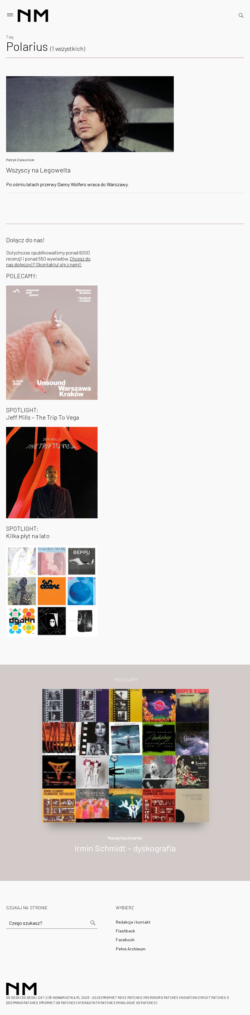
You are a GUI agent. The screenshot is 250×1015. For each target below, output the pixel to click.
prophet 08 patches (58, 1003)
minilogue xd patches (136, 1003)
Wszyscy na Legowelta (38, 170)
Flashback (125, 930)
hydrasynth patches (97, 1003)
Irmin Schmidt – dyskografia (125, 848)
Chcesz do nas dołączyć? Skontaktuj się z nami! (48, 261)
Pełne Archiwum (130, 948)
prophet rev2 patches (122, 997)
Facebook (125, 939)
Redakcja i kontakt (133, 922)
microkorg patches (161, 997)
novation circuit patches (203, 997)
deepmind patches (22, 1003)
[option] (125, 777)
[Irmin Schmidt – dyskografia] (125, 755)
